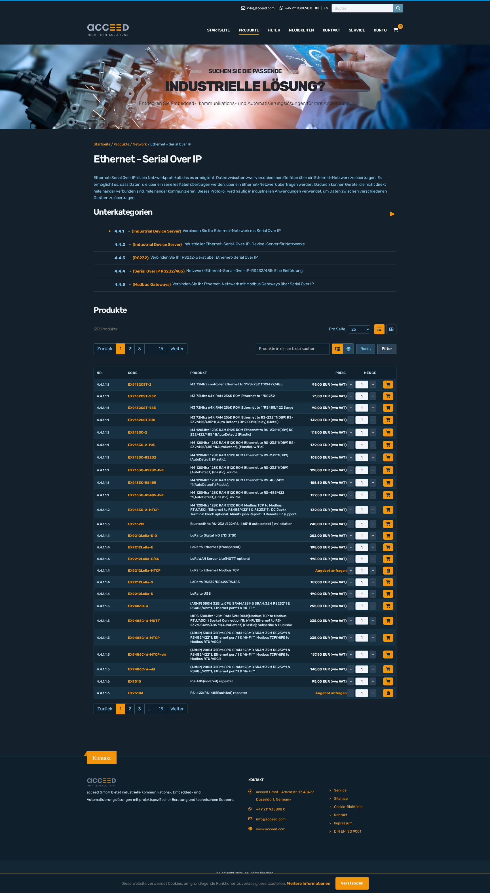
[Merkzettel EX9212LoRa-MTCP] (388, 571)
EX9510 (134, 681)
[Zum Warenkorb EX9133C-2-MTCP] (388, 510)
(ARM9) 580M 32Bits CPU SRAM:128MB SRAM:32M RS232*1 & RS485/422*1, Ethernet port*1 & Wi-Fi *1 (240, 605)
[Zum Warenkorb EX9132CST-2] (388, 385)
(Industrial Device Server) (156, 231)
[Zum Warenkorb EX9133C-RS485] (388, 483)
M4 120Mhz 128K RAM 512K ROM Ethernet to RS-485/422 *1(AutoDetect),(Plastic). (237, 482)
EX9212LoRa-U (140, 594)
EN (326, 8)
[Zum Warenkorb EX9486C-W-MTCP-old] (388, 654)
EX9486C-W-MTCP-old (147, 654)
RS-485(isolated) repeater (211, 681)
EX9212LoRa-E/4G (143, 559)
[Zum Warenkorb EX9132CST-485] (388, 408)
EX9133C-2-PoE (141, 445)
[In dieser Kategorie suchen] (337, 349)
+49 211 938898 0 (298, 8)
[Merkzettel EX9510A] (388, 693)
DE (317, 8)
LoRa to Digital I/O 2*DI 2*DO (213, 535)
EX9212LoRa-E (140, 547)
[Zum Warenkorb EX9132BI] (388, 524)
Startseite (218, 30)
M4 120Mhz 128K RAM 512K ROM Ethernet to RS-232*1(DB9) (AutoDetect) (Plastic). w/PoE (239, 470)
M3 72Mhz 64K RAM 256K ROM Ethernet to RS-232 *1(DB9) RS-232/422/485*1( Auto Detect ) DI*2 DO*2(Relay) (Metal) (241, 419)
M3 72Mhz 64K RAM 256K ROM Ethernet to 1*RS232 (232, 396)
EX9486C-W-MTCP (144, 638)
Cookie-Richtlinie (348, 807)
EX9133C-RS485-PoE (146, 495)
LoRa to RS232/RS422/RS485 (215, 582)
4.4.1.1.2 (103, 510)
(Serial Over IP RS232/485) (159, 271)
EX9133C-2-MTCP (143, 510)
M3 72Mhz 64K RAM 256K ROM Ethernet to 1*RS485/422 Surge (241, 407)
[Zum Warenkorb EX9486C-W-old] (388, 669)
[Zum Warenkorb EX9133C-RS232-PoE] (388, 470)
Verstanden (352, 883)
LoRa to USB (200, 594)
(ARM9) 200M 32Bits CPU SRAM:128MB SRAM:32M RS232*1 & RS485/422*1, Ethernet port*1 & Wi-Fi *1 (240, 669)
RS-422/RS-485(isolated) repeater (218, 693)
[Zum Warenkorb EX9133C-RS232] (388, 457)
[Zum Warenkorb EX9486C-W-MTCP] (388, 638)
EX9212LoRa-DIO (142, 536)
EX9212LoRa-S (140, 582)
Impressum (343, 823)
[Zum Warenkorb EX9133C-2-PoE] (388, 445)
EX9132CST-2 (139, 385)
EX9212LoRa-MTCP (144, 571)
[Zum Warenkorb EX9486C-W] (388, 606)
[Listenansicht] (379, 329)
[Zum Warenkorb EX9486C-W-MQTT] (388, 621)
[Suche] (398, 8)
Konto (380, 30)
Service (357, 30)
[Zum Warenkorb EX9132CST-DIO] (388, 420)
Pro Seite (337, 329)
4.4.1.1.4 (103, 536)
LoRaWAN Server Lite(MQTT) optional (220, 559)
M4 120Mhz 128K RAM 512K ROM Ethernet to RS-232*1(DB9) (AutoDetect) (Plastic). (239, 457)
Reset (365, 348)
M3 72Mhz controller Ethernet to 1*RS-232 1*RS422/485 (236, 384)
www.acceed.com (270, 829)
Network (140, 144)
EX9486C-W (138, 606)
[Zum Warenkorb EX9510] (388, 681)
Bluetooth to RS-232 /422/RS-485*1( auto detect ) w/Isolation (241, 524)
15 (161, 348)
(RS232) (141, 258)
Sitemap (341, 798)
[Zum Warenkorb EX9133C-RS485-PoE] (388, 495)
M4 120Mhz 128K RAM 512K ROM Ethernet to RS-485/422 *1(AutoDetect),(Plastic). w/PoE (237, 495)
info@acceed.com (260, 8)
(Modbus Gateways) (152, 284)
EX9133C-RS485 (142, 483)
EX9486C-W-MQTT (144, 621)
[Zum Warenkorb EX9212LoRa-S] (388, 582)
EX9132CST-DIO (141, 420)
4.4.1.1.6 (103, 681)
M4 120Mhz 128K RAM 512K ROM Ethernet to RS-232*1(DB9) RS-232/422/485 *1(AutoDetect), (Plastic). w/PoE (242, 445)
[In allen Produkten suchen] (348, 349)
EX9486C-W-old (141, 669)
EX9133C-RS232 (142, 457)
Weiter (177, 348)
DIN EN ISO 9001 (347, 831)
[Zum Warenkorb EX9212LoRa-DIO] (388, 536)
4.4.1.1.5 (103, 606)
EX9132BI (136, 524)
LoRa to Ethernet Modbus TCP (214, 570)
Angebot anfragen (331, 571)
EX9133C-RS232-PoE (146, 470)
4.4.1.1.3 (103, 524)
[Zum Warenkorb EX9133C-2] (388, 432)
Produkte (249, 30)
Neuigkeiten (301, 30)
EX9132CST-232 (142, 396)
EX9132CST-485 (142, 408)
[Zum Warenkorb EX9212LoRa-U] (388, 594)
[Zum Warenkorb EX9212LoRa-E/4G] (388, 559)
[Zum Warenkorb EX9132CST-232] (388, 396)
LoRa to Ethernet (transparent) (215, 547)
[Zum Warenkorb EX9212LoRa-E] (388, 547)
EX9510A (135, 693)
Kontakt (331, 30)
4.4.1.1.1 (103, 385)
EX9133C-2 (137, 432)
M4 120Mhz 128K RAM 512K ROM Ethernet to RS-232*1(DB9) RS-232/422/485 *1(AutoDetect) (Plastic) (242, 432)
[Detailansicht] (391, 329)
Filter (274, 30)
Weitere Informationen (308, 883)
